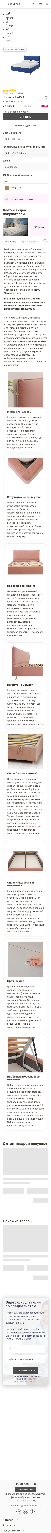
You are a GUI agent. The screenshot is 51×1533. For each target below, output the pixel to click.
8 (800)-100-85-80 (25, 1484)
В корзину (25, 116)
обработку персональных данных (25, 1380)
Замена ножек (34, 826)
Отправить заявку (25, 1370)
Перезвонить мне (25, 1489)
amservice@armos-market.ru (25, 1505)
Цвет (5, 181)
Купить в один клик (25, 125)
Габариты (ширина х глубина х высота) (24, 146)
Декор (6, 160)
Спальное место (12, 132)
